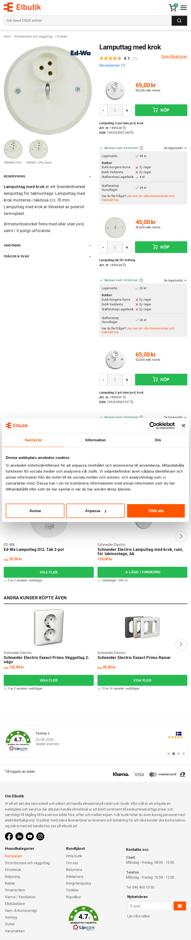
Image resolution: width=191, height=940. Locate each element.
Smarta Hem (15, 890)
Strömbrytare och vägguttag (33, 36)
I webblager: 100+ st (115, 580)
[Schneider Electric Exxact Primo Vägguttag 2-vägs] (48, 627)
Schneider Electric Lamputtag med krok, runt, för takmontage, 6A (140, 551)
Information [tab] (95, 440)
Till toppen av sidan (20, 772)
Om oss (72, 863)
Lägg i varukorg (145, 572)
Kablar (10, 883)
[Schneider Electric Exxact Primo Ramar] (142, 627)
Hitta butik (74, 856)
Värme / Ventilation (20, 897)
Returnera (74, 870)
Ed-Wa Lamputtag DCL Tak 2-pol (34, 549)
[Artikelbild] (115, 90)
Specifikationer (174, 56)
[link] (95, 741)
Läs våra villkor (138, 916)
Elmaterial (13, 870)
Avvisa (35, 511)
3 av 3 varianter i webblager (25, 688)
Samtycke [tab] (33, 440)
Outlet (10, 924)
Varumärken (15, 931)
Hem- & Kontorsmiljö (21, 911)
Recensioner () (112, 65)
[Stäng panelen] (183, 425)
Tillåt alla (156, 511)
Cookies (72, 890)
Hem (7, 36)
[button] (141, 148)
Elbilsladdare (15, 904)
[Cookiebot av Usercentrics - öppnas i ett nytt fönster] (153, 425)
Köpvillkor (73, 897)
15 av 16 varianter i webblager (121, 688)
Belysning (12, 877)
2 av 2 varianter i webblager (25, 580)
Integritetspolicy (78, 883)
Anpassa (92, 511)
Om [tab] (158, 440)
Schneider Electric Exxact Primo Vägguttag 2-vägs (46, 659)
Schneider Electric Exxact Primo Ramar (134, 657)
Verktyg (11, 917)
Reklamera (74, 877)
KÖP (164, 110)
